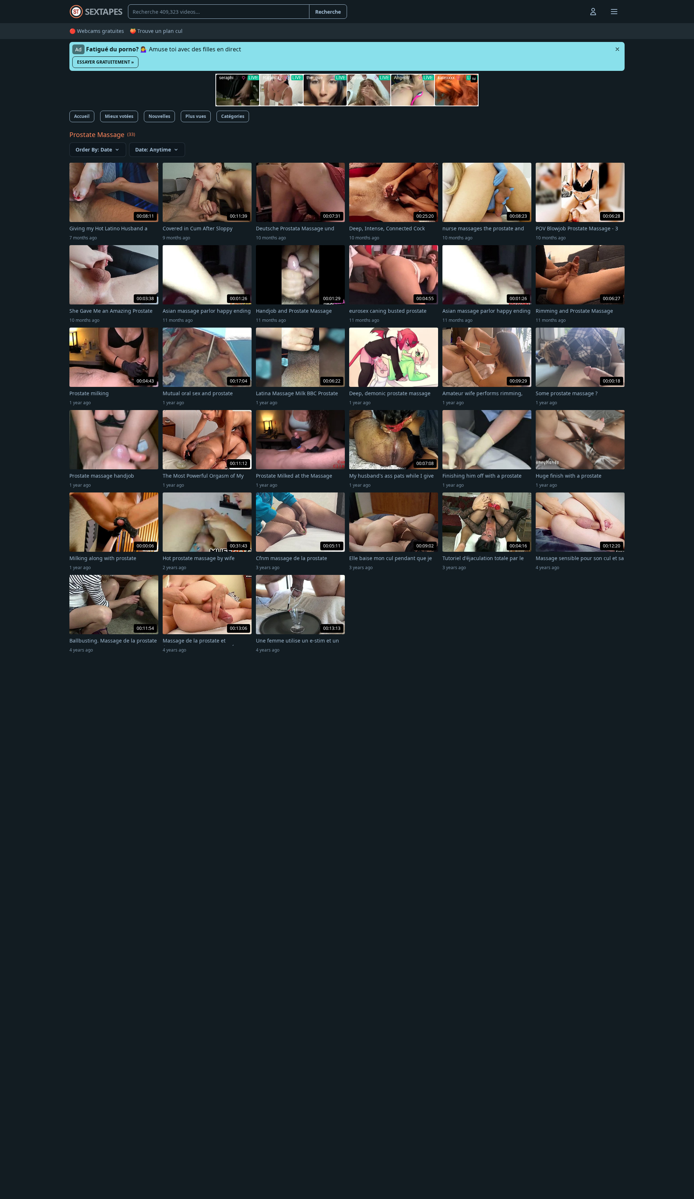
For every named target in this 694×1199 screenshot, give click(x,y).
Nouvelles (159, 116)
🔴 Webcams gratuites (96, 30)
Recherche (328, 11)
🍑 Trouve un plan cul (156, 30)
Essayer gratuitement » (105, 62)
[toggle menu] (576, 11)
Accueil (82, 116)
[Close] (617, 49)
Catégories (232, 116)
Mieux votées (119, 116)
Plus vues (195, 116)
